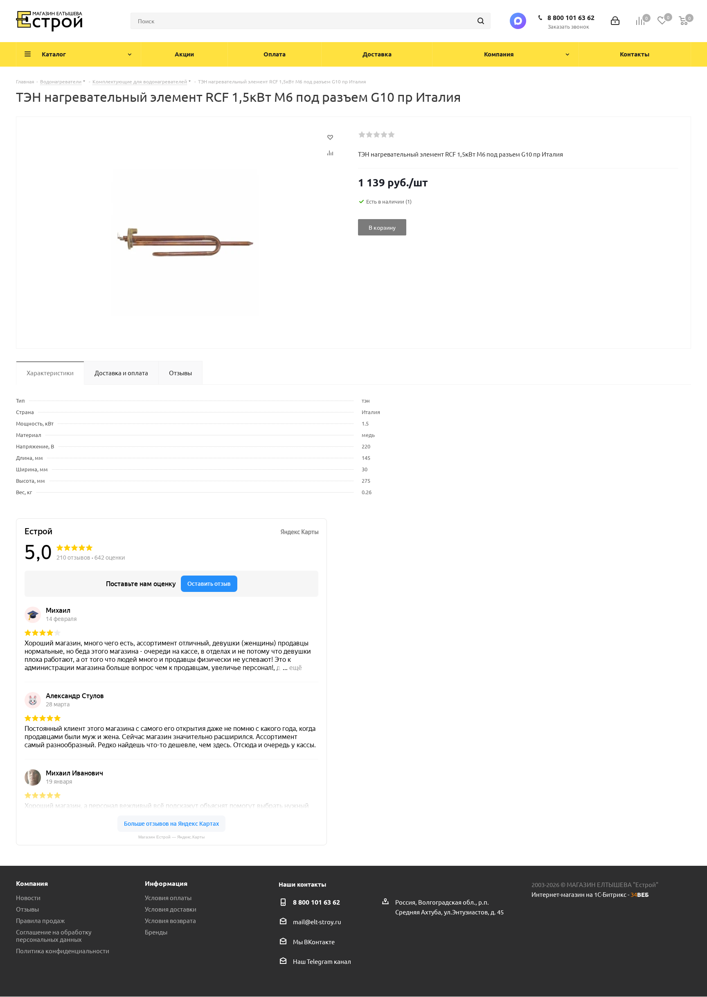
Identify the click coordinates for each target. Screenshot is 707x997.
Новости (28, 897)
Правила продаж (40, 920)
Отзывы (27, 909)
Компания (32, 883)
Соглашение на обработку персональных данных (53, 935)
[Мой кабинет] (615, 21)
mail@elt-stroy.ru (317, 922)
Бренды (156, 932)
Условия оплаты (168, 897)
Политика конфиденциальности (62, 950)
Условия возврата (170, 920)
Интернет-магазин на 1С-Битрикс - (590, 894)
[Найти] (481, 21)
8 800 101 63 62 (570, 17)
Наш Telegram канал (322, 961)
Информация (166, 883)
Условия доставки (170, 909)
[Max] (518, 21)
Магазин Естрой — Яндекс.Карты (171, 837)
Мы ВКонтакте (314, 941)
